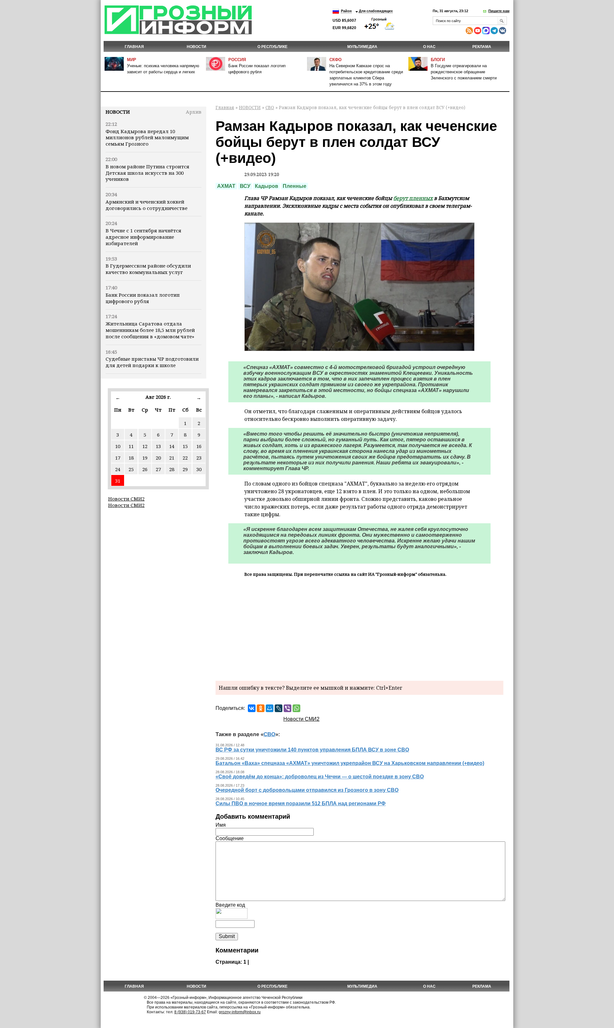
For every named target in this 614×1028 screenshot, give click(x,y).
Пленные (294, 186)
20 (158, 457)
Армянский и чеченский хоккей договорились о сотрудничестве (146, 204)
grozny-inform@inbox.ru (240, 1012)
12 (144, 446)
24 (117, 469)
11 (131, 446)
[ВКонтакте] (252, 708)
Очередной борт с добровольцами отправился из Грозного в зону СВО (307, 790)
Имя (221, 825)
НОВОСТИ (196, 46)
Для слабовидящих (376, 11)
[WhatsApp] (296, 708)
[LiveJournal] (278, 708)
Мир (131, 59)
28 (171, 469)
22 (185, 457)
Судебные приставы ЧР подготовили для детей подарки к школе (152, 362)
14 (171, 446)
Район (346, 11)
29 (185, 469)
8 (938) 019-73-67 (190, 1012)
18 (131, 457)
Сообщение (230, 838)
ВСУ (245, 186)
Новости (118, 111)
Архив (193, 111)
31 (117, 481)
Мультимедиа (362, 46)
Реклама (481, 46)
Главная (134, 46)
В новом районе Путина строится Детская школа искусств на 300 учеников (147, 172)
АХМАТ (226, 186)
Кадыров (266, 186)
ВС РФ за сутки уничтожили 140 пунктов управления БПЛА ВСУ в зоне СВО (312, 749)
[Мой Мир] (269, 708)
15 (185, 446)
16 (198, 446)
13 (158, 446)
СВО (269, 107)
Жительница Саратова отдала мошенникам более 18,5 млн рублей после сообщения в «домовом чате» (150, 330)
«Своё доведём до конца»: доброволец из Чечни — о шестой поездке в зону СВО (320, 776)
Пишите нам (498, 11)
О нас (429, 46)
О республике (272, 46)
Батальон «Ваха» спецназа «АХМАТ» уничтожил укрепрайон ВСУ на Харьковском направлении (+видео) (350, 763)
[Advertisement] (359, 628)
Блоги (438, 59)
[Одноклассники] (260, 708)
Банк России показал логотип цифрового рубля (143, 298)
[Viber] (287, 708)
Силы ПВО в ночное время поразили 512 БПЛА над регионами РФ (301, 803)
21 (171, 457)
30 (198, 469)
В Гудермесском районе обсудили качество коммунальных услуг (148, 268)
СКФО (335, 59)
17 (117, 457)
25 (131, 469)
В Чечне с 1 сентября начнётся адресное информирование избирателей (143, 236)
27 (158, 469)
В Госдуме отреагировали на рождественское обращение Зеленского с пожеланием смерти (464, 71)
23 (198, 457)
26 (144, 469)
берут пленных (413, 198)
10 (117, 446)
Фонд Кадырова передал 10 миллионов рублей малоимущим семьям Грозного (147, 137)
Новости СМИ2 (126, 498)
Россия (237, 59)
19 (144, 457)
